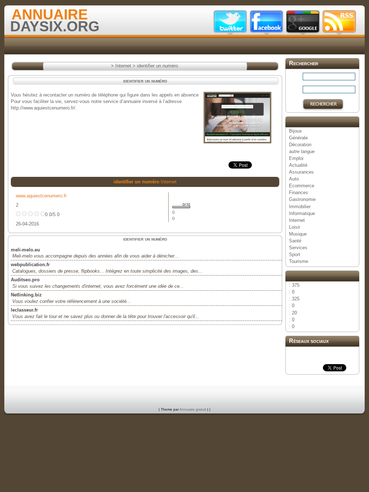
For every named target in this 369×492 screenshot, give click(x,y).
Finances (298, 192)
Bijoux (295, 131)
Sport (294, 254)
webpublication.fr (30, 264)
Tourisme (298, 261)
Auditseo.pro (25, 279)
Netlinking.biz (26, 295)
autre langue (302, 151)
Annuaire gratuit (192, 409)
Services (298, 247)
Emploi (296, 158)
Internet (297, 220)
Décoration (300, 144)
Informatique (302, 213)
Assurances (301, 172)
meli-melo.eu (25, 249)
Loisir (294, 227)
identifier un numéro (157, 65)
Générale (298, 137)
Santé (295, 240)
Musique (298, 234)
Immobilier (300, 206)
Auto (294, 179)
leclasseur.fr (24, 310)
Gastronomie (302, 199)
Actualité (298, 165)
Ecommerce (301, 185)
